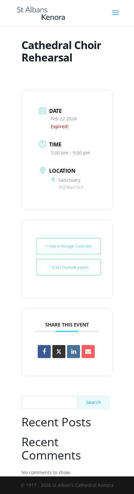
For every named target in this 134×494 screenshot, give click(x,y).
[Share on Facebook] (44, 351)
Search (93, 402)
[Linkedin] (73, 351)
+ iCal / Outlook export (69, 267)
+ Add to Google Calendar (69, 246)
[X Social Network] (58, 351)
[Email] (88, 351)
